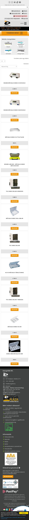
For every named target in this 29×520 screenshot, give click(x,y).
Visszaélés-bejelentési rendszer (12, 451)
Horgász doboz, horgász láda (13, 28)
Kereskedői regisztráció (21, 16)
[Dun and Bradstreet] (10, 459)
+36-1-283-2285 (10, 381)
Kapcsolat (25, 18)
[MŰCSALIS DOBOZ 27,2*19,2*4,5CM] (14, 129)
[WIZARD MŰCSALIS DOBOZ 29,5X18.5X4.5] (14, 102)
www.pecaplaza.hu (10, 394)
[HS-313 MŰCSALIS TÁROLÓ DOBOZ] (14, 264)
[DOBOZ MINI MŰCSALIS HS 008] (14, 346)
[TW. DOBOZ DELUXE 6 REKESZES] (14, 183)
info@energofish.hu (10, 383)
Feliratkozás (8, 476)
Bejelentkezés (16, 11)
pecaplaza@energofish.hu (13, 392)
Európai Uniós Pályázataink (13, 18)
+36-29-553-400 (10, 391)
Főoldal (3, 28)
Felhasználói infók (15, 13)
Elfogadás (24, 513)
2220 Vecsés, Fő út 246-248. (13, 389)
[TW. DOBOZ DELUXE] (14, 237)
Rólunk (25, 11)
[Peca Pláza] (11, 398)
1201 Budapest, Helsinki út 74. (12, 379)
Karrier (25, 13)
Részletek (14, 93)
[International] (7, 509)
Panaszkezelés (8, 448)
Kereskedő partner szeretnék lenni (13, 446)
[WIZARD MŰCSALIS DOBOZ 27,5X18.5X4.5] (14, 75)
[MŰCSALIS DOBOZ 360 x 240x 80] (14, 210)
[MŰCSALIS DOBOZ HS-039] (14, 319)
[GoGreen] (8, 427)
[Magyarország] (4, 509)
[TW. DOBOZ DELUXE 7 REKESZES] (14, 292)
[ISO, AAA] (10, 483)
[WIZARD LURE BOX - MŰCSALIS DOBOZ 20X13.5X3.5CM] (14, 156)
